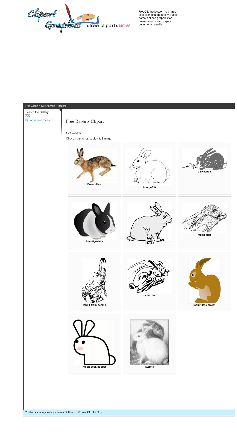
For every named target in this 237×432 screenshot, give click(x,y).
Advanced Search (41, 120)
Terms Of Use (64, 412)
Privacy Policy (45, 412)
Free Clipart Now (34, 105)
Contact (29, 412)
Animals (51, 105)
